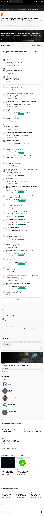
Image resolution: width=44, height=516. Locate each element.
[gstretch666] (4, 291)
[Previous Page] (4, 299)
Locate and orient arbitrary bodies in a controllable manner (18, 155)
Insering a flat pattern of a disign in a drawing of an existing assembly (20, 101)
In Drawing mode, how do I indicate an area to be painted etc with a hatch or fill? (22, 275)
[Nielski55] (4, 243)
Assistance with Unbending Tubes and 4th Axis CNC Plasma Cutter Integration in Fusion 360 (22, 187)
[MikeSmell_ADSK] (4, 59)
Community (3, 6)
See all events (6, 371)
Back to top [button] (7, 512)
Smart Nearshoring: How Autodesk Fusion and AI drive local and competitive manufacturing (32, 430)
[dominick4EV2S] (4, 284)
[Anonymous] (4, 125)
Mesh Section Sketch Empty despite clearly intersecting (17, 235)
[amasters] (4, 276)
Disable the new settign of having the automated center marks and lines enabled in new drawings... (22, 259)
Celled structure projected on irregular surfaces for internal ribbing (19, 93)
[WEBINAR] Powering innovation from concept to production (16, 365)
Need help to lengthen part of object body (14, 219)
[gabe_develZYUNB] (4, 228)
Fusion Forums (18, 9)
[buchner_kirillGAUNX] (4, 251)
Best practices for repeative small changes (14, 162)
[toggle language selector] (36, 1)
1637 (18, 299)
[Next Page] (20, 299)
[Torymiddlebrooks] (4, 162)
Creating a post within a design (12, 291)
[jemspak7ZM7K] (4, 148)
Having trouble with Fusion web (12, 227)
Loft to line (8, 109)
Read (3, 477)
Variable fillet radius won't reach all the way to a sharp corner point (19, 250)
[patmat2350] (4, 117)
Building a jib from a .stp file (11, 178)
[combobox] (16, 1)
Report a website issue (35, 512)
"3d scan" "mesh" (6, 344)
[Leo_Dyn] (4, 258)
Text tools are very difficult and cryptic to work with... (17, 211)
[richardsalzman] (4, 86)
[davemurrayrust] (4, 156)
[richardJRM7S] (4, 195)
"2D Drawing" (26, 341)
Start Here (6, 310)
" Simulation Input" (17, 341)
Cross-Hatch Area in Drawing (11, 124)
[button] (40, 86)
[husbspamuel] (4, 220)
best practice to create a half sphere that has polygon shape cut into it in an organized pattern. (21, 170)
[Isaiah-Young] (4, 235)
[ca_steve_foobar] (4, 212)
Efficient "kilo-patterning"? (11, 117)
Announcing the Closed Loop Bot (12, 78)
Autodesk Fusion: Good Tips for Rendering (35, 496)
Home (2, 9)
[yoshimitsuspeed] (4, 110)
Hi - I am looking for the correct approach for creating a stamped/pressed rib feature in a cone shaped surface (21, 196)
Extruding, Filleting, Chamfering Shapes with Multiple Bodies (18, 132)
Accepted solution (21, 152)
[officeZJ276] (4, 267)
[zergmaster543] (4, 204)
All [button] (3, 56)
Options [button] (40, 51)
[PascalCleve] (4, 179)
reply (15, 65)
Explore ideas (6, 332)
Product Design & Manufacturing (9, 9)
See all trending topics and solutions (9, 448)
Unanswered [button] (21, 56)
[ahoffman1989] (4, 170)
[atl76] (4, 94)
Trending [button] (7, 56)
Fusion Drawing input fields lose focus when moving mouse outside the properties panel (20, 267)
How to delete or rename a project (13, 148)
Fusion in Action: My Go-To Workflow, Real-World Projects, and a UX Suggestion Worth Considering (10, 441)
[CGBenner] (4, 69)
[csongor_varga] (4, 141)
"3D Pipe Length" (36, 341)
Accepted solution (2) (22, 200)
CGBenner (7, 319)
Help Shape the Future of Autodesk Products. (15, 70)
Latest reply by (8, 63)
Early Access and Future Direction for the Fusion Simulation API (19, 61)
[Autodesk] (6, 1)
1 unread (18, 65)
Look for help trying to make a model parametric (16, 204)
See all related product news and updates (10, 482)
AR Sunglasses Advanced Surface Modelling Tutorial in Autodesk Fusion (21, 496)
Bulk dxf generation (10, 242)
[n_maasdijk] (4, 102)
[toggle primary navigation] (2, 1)
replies (15, 98)
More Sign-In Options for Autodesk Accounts (9, 430)
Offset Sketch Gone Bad (10, 86)
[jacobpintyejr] (4, 187)
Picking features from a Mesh (12, 140)
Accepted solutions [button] (14, 56)
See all (3, 505)
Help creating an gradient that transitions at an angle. (17, 283)
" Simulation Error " (6, 341)
